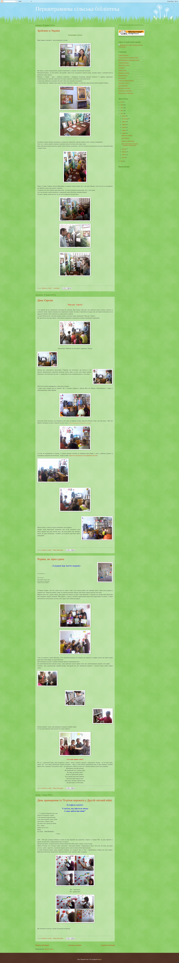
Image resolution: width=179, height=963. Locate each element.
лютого (124, 154)
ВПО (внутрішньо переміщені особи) (128, 60)
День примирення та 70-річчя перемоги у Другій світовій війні (74, 800)
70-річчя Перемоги (123, 63)
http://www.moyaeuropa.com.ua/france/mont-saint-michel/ (80, 423)
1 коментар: (56, 288)
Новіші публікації (42, 945)
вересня (124, 124)
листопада (125, 119)
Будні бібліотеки (123, 86)
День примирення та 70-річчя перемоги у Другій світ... (130, 144)
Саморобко (121, 68)
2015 (121, 113)
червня (124, 130)
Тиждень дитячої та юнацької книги (128, 58)
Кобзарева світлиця (123, 73)
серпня (124, 127)
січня (123, 157)
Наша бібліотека (122, 75)
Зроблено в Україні (48, 30)
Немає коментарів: (58, 550)
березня (124, 152)
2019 (121, 102)
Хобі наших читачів (123, 65)
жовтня (124, 121)
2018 (121, 105)
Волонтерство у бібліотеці (125, 93)
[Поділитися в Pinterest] (70, 288)
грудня (124, 116)
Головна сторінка (74, 945)
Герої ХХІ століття (123, 83)
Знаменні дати (122, 70)
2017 (121, 108)
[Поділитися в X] (67, 288)
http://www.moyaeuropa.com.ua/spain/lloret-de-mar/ (83, 455)
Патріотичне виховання (125, 91)
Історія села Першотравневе (126, 80)
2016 (121, 110)
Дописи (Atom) (49, 949)
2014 (121, 161)
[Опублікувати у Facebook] (68, 288)
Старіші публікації (108, 945)
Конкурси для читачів (124, 88)
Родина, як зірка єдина (50, 559)
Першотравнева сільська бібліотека (77, 8)
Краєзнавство (122, 78)
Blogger (100, 959)
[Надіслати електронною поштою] (63, 288)
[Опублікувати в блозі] (65, 288)
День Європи (45, 300)
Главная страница (123, 55)
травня (124, 133)
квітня (124, 149)
